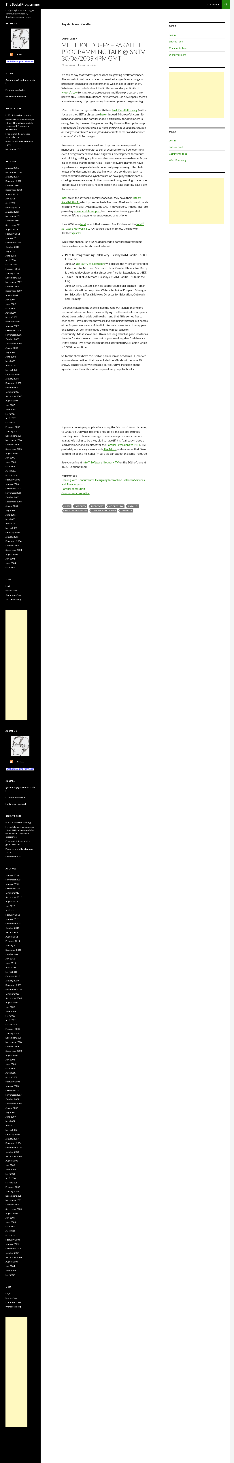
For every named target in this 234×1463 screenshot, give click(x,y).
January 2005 (12, 536)
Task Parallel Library (124, 110)
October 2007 (12, 391)
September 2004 (13, 550)
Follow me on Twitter (15, 90)
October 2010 (12, 247)
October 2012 (12, 185)
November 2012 (13, 149)
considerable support (87, 211)
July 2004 (10, 558)
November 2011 (13, 216)
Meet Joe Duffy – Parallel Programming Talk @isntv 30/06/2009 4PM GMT (103, 51)
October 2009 (12, 286)
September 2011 (13, 225)
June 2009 (10, 304)
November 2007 (13, 387)
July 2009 (10, 299)
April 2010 (10, 260)
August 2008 (11, 348)
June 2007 (10, 409)
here (103, 114)
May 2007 (10, 413)
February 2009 (12, 321)
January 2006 (12, 484)
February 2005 (12, 532)
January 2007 (12, 431)
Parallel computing (73, 488)
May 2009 (10, 308)
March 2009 (11, 317)
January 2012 (12, 211)
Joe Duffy (80, 506)
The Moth (109, 449)
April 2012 (10, 203)
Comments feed (178, 48)
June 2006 (10, 462)
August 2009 (11, 295)
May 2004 (10, 567)
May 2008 (10, 361)
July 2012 (10, 198)
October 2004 (12, 545)
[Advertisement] (196, 95)
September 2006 (13, 449)
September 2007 (13, 396)
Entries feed (176, 41)
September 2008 (13, 343)
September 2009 (13, 290)
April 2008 (10, 365)
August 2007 (11, 400)
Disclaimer (213, 4)
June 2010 (10, 255)
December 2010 (13, 242)
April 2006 (10, 470)
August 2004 (11, 554)
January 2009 (12, 326)
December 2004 (13, 541)
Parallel (133, 506)
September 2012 (13, 189)
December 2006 (13, 435)
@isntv (76, 233)
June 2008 (10, 356)
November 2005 (13, 492)
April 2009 (10, 312)
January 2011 (12, 238)
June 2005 (10, 514)
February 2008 (12, 374)
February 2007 (12, 427)
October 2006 (12, 444)
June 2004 (10, 563)
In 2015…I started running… (18, 115)
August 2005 (11, 506)
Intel (64, 197)
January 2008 (12, 378)
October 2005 (12, 497)
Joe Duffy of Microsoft (90, 263)
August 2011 (11, 229)
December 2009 (13, 277)
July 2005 (10, 510)
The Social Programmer (22, 4)
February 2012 (12, 207)
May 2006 (10, 466)
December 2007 (13, 383)
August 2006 (11, 453)
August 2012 (11, 194)
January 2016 (12, 167)
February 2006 (12, 479)
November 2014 (13, 172)
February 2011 (12, 233)
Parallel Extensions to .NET (123, 444)
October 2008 (12, 339)
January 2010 (12, 273)
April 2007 (10, 418)
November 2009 (13, 282)
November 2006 (13, 440)
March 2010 (11, 264)
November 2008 (13, 334)
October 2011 (12, 220)
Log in (172, 34)
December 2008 (13, 330)
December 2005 (13, 488)
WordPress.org (177, 54)
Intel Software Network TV (101, 462)
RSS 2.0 (20, 54)
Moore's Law (116, 506)
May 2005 (10, 519)
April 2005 (10, 523)
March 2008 (11, 369)
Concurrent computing (75, 493)
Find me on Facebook (15, 96)
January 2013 (12, 176)
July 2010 (10, 251)
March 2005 (11, 528)
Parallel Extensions (76, 510)
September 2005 (13, 501)
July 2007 (10, 405)
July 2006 (10, 457)
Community (69, 38)
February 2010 (12, 268)
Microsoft (97, 506)
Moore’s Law (69, 92)
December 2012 (13, 181)
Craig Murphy (88, 65)
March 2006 (11, 475)
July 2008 (10, 352)
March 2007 (11, 422)
